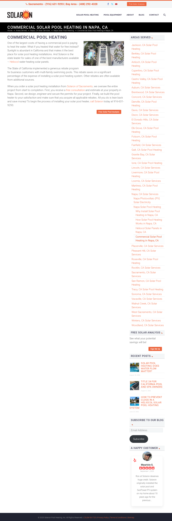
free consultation (75, 90)
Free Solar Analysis (137, 4)
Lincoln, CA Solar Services (146, 167)
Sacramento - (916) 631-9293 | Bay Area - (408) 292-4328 (62, 4)
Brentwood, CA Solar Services (148, 92)
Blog (141, 15)
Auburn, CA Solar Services (146, 87)
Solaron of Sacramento (80, 86)
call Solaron (96, 101)
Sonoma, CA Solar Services (147, 294)
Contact (154, 15)
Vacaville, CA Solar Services (147, 298)
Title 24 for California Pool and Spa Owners (151, 384)
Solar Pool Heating (87, 15)
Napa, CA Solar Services (145, 194)
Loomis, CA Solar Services (146, 180)
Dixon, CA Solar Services (145, 114)
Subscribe (138, 439)
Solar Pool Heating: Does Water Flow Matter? (150, 367)
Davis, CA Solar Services (145, 110)
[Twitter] (112, 4)
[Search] (164, 15)
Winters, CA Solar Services (146, 320)
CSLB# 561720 (90, 517)
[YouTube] (116, 4)
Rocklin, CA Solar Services (146, 267)
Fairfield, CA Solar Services (146, 145)
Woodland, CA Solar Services (148, 325)
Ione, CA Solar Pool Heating (147, 163)
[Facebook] (108, 4)
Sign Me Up (155, 349)
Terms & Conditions (118, 517)
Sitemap (130, 517)
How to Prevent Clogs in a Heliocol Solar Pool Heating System (146, 402)
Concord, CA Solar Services (147, 97)
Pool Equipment (113, 15)
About (130, 15)
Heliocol (14, 61)
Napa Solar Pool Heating (147, 206)
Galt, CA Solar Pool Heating (147, 149)
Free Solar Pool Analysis (108, 112)
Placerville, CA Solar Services (148, 246)
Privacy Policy (103, 517)
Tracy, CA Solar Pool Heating (147, 289)
